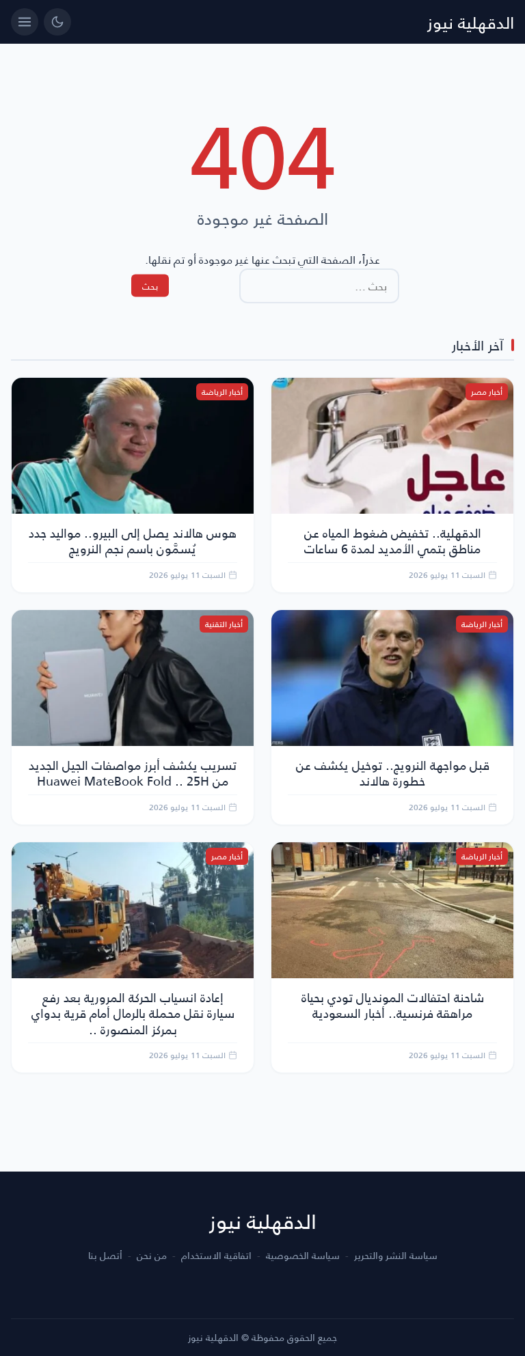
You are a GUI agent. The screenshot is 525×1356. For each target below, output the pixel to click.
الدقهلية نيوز (470, 22)
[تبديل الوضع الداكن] (57, 22)
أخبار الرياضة (222, 392)
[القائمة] (24, 22)
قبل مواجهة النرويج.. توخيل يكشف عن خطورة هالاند (392, 772)
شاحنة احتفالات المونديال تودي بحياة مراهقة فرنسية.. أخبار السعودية (392, 1005)
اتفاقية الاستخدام (216, 1255)
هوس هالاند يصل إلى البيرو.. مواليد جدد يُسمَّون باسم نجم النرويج (133, 540)
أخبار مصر (486, 392)
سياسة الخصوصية (303, 1255)
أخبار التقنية (224, 624)
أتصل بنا (105, 1255)
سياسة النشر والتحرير (396, 1255)
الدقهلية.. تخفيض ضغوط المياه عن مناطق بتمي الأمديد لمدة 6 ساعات (392, 540)
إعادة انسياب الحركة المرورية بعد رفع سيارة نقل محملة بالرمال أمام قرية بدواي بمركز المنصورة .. (132, 1013)
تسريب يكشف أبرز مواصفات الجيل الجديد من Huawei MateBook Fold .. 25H (133, 772)
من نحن (152, 1255)
